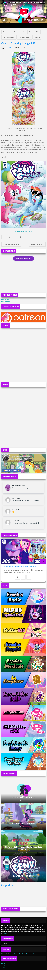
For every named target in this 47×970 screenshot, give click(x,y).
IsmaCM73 (15, 509)
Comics (23, 32)
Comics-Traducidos (9, 37)
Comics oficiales (34, 32)
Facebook (4, 963)
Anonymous (16, 498)
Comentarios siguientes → (24, 258)
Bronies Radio (5, 302)
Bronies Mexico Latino (10, 32)
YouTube (4, 967)
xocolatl (37, 37)
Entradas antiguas (36, 244)
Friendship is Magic (25, 37)
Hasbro (5, 934)
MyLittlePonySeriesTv (18, 485)
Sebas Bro (32, 954)
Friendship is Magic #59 (23, 231)
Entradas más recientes (12, 244)
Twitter (3, 965)
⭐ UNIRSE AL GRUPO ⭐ (11, 470)
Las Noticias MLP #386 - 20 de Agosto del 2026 (19, 566)
